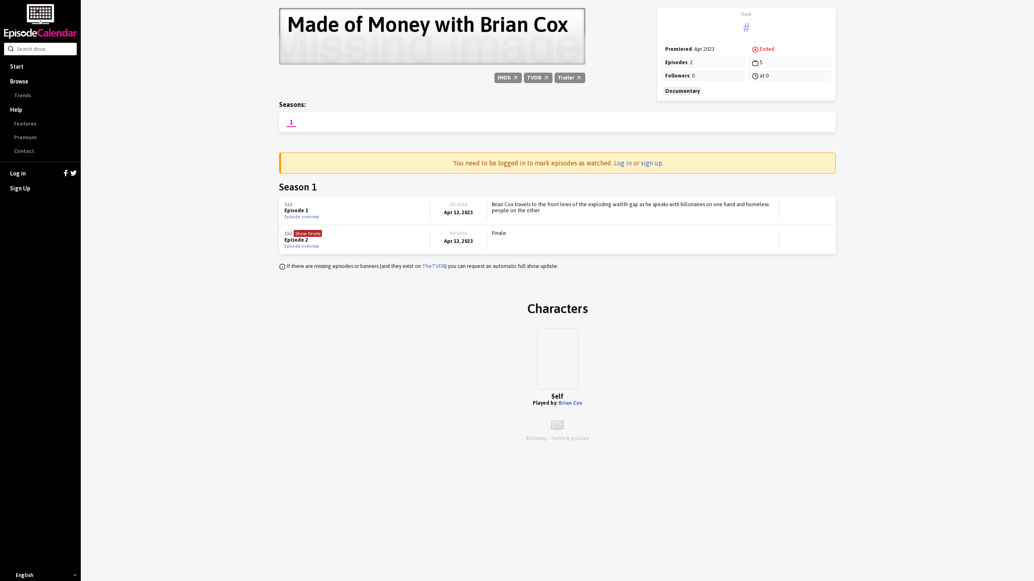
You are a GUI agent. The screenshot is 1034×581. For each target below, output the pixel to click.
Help (16, 110)
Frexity (538, 438)
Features (25, 124)
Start (16, 66)
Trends (22, 95)
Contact (24, 151)
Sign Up (20, 188)
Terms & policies (570, 438)
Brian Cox (570, 403)
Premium (25, 137)
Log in (18, 173)
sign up (651, 163)
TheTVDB (433, 266)
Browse (19, 81)
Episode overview (301, 216)
